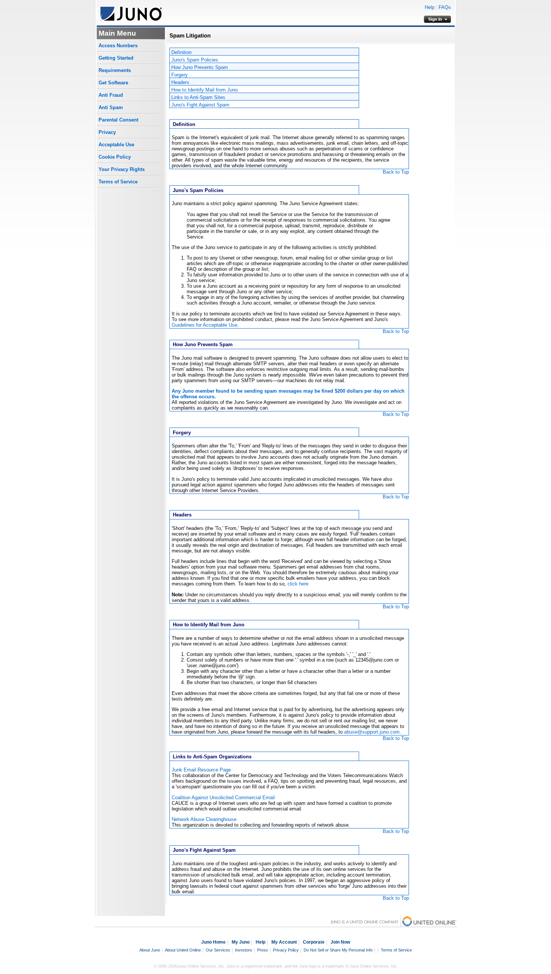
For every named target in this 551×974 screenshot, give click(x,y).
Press (262, 950)
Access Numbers (118, 45)
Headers (180, 82)
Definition (181, 52)
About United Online (183, 950)
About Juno (149, 950)
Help (429, 7)
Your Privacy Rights (122, 169)
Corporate (314, 942)
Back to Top (396, 172)
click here (297, 584)
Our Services (218, 950)
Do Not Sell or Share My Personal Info (338, 950)
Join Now (340, 942)
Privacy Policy (286, 950)
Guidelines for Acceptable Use (204, 325)
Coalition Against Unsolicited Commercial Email (223, 797)
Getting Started (116, 58)
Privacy (107, 132)
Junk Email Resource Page (201, 770)
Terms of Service (118, 182)
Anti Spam (111, 107)
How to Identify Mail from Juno (204, 90)
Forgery (179, 75)
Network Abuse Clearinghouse (204, 819)
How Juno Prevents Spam (199, 67)
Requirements (115, 70)
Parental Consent (118, 120)
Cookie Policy (115, 157)
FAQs (445, 7)
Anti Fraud (111, 95)
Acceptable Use (116, 144)
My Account (284, 942)
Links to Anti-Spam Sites (198, 97)
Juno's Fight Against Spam (200, 105)
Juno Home (213, 942)
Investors (243, 950)
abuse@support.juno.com (372, 732)
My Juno (241, 942)
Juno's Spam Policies (194, 60)
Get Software (113, 83)
